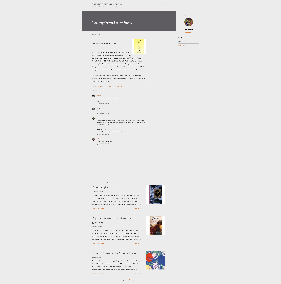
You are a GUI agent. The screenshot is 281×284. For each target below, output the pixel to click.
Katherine (99, 138)
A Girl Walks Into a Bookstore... (107, 4)
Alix (98, 108)
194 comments (101, 208)
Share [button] (144, 86)
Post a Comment (96, 147)
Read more (138, 208)
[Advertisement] (117, 163)
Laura (98, 118)
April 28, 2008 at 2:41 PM (103, 103)
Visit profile (188, 32)
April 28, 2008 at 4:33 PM (103, 113)
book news (99, 86)
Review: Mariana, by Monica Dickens (115, 253)
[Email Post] (122, 86)
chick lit (105, 86)
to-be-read (116, 86)
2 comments (100, 273)
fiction (111, 86)
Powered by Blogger (129, 280)
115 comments (101, 243)
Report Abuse (181, 45)
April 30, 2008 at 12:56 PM (103, 144)
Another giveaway (103, 187)
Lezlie (98, 95)
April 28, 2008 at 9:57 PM (103, 124)
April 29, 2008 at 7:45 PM (103, 134)
